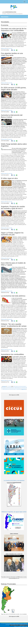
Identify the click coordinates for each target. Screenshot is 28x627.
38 (3, 389)
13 (20, 386)
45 (13, 389)
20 (4, 387)
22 (7, 387)
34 (23, 387)
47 (15, 389)
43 (10, 389)
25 (11, 387)
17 (25, 386)
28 (15, 387)
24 (9, 387)
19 (3, 387)
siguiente (23, 389)
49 (18, 389)
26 (12, 387)
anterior (4, 386)
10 (16, 386)
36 (26, 387)
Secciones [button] (5, 17)
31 (19, 387)
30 (18, 387)
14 (21, 386)
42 (8, 389)
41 (7, 389)
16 (24, 386)
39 (4, 389)
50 (19, 389)
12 (19, 386)
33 (22, 387)
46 (14, 389)
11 (17, 386)
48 (17, 389)
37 (2, 389)
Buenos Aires (4, 48)
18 (1, 387)
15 (23, 386)
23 (8, 387)
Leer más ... (10, 48)
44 (11, 389)
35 (24, 387)
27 (14, 387)
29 (16, 387)
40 (6, 389)
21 (5, 387)
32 (20, 387)
